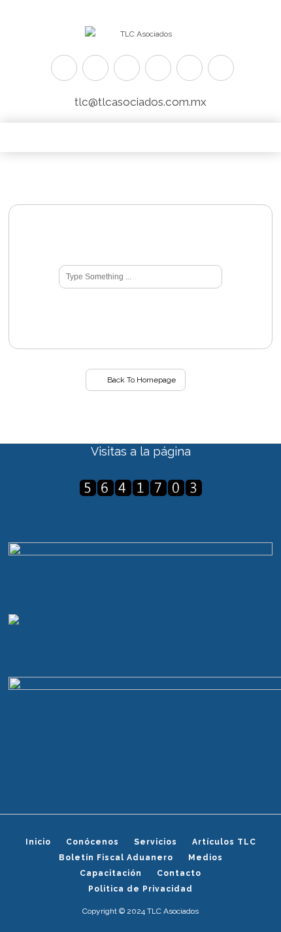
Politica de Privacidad (140, 888)
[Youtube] (158, 68)
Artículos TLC (224, 842)
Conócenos (92, 842)
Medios (205, 857)
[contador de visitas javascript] (140, 488)
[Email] (221, 68)
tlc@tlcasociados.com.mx (140, 101)
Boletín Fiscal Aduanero (116, 857)
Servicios (155, 842)
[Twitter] (64, 68)
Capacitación (111, 873)
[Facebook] (95, 68)
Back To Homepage (140, 379)
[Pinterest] (127, 68)
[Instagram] (189, 68)
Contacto (179, 873)
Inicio (38, 842)
